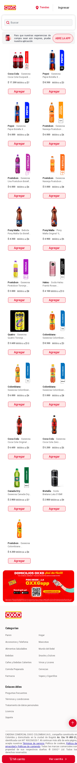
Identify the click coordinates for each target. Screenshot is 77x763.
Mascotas (44, 642)
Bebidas (9, 655)
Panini (8, 635)
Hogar (42, 635)
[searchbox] (38, 22)
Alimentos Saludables (16, 649)
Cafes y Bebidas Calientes (18, 662)
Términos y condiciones (17, 699)
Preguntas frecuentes (16, 693)
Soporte (9, 717)
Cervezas (43, 669)
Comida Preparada (14, 669)
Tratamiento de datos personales (21, 705)
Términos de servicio (33, 743)
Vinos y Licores (46, 662)
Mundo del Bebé (47, 649)
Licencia (9, 711)
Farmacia (10, 676)
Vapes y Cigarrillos (48, 676)
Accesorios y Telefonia (16, 642)
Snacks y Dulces (47, 655)
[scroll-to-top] (72, 723)
